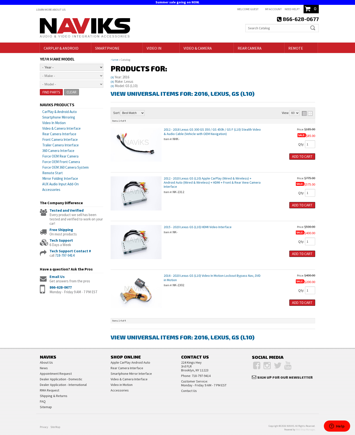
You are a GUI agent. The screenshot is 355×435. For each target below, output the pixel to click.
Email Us (57, 276)
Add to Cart (302, 156)
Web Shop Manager (305, 429)
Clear (71, 92)
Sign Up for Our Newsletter (285, 377)
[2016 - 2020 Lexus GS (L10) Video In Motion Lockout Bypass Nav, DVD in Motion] (136, 310)
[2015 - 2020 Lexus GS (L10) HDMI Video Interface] (136, 261)
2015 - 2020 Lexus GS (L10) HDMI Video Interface (198, 227)
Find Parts (51, 92)
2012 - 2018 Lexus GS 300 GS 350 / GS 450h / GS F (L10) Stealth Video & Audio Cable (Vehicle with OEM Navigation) (212, 131)
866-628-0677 (61, 287)
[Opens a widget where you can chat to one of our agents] (337, 426)
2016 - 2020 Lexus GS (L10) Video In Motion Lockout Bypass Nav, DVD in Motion (212, 277)
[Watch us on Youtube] (287, 365)
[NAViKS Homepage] (85, 28)
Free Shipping (61, 229)
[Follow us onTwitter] (278, 365)
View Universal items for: (183, 93)
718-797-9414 (64, 255)
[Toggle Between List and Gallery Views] (307, 113)
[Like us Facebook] (256, 365)
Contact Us (189, 391)
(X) (112, 77)
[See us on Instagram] (267, 365)
